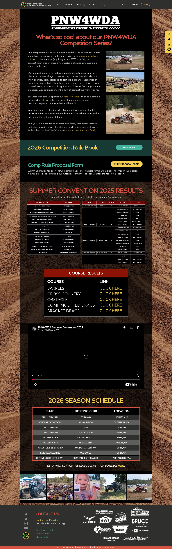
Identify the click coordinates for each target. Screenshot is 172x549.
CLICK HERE (111, 288)
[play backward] (23, 487)
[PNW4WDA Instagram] (169, 44)
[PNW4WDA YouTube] (169, 49)
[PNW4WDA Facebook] (169, 34)
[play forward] (148, 487)
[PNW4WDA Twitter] (169, 39)
